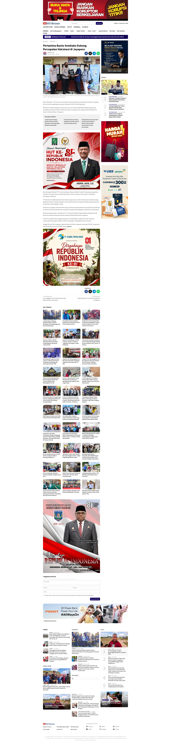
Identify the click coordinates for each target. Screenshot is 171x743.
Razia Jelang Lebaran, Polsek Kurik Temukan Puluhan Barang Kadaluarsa (51, 455)
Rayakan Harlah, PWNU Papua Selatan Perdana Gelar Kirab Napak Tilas (90, 492)
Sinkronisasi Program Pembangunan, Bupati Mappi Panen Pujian (116, 115)
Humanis (75, 629)
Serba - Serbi (46, 685)
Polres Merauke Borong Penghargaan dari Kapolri (116, 686)
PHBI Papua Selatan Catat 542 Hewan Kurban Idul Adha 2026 (51, 416)
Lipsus (103, 77)
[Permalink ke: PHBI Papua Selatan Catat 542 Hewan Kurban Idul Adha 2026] (52, 410)
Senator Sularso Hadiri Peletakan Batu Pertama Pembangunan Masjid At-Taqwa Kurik (50, 342)
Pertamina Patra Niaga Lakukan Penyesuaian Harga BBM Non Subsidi (58, 659)
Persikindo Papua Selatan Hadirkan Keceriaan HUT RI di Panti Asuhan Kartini (71, 121)
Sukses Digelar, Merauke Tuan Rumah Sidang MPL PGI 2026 (71, 491)
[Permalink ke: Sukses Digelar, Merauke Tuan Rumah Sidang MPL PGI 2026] (71, 484)
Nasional (75, 675)
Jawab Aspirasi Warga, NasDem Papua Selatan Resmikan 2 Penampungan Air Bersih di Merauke (51, 323)
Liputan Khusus (113, 96)
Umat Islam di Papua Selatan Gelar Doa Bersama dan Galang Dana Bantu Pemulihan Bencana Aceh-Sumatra (52, 493)
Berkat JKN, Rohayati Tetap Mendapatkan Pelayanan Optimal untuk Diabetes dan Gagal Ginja (71, 380)
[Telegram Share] (94, 53)
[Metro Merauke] (51, 23)
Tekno (51, 632)
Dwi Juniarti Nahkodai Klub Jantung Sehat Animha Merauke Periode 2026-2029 (116, 679)
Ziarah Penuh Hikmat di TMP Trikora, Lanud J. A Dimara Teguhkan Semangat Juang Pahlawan (71, 342)
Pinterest (117, 726)
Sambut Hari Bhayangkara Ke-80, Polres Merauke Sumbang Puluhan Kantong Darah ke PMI (71, 361)
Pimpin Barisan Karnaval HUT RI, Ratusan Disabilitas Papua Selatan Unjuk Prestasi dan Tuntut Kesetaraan (90, 123)
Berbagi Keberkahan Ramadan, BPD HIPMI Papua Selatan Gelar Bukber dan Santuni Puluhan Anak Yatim (90, 456)
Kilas (46, 703)
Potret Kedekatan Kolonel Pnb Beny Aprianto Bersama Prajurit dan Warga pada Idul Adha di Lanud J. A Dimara (71, 399)
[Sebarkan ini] (86, 53)
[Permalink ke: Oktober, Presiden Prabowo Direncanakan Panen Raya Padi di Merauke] (114, 87)
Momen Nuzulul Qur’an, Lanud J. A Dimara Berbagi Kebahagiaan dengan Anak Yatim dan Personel (90, 436)
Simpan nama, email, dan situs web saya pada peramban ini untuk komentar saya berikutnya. (69, 595)
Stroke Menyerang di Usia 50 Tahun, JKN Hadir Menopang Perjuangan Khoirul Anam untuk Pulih (105, 37)
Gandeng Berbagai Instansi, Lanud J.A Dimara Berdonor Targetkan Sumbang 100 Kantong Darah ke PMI (51, 361)
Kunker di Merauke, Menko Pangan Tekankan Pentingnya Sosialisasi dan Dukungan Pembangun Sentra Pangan (88, 706)
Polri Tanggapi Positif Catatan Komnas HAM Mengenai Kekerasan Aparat (54, 298)
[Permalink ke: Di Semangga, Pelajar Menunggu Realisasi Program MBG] (57, 702)
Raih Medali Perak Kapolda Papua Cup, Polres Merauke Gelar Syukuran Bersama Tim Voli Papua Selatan (117, 670)
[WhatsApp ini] (98, 53)
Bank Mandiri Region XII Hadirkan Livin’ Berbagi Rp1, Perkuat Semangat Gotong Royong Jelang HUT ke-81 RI (59, 636)
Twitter (103, 726)
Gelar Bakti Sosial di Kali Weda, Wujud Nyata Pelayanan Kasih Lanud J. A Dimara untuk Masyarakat (71, 436)
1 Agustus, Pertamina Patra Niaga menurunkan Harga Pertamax (59, 644)
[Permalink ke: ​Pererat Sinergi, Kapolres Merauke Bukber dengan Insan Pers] (52, 467)
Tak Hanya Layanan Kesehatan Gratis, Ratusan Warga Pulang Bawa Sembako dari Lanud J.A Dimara (91, 342)
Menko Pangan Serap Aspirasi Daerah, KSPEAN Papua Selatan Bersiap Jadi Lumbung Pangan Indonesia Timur (83, 697)
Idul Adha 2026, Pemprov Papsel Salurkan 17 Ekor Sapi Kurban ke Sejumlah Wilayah (71, 417)
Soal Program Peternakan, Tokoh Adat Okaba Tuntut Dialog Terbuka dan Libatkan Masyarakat (90, 380)
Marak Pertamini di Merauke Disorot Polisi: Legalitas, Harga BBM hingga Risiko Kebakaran (116, 661)
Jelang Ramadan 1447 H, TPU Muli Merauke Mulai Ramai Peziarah (90, 474)
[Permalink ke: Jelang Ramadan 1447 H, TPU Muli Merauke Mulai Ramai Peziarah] (91, 467)
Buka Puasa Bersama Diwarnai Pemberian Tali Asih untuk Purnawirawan (71, 474)
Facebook (90, 726)
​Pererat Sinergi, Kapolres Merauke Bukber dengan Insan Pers (52, 474)
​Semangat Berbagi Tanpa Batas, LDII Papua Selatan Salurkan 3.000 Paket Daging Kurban (90, 399)
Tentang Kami (74, 727)
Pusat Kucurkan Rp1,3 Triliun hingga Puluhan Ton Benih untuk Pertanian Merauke (88, 714)
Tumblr (90, 729)
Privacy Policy (47, 727)
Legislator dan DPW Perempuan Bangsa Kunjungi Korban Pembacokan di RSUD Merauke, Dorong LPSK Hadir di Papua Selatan (51, 437)
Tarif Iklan (73, 729)
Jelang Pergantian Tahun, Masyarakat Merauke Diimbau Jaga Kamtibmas (117, 107)
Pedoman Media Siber (63, 727)
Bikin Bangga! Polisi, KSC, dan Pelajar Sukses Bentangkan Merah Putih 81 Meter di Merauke (56, 688)
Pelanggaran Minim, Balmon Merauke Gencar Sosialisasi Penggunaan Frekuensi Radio (58, 651)
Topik (50, 703)
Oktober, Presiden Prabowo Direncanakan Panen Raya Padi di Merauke (117, 99)
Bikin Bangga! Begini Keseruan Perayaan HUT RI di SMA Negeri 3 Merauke (112, 703)
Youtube (117, 729)
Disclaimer (46, 729)
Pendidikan (105, 700)
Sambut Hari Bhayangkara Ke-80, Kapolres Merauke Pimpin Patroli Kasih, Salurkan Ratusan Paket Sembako (91, 361)
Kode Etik (59, 729)
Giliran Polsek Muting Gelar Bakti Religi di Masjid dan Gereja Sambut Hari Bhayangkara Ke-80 (51, 380)
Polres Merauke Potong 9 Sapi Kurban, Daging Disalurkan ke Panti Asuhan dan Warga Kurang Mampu (52, 399)
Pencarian (99, 23)
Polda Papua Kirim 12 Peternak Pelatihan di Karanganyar (88, 298)
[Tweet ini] (90, 53)
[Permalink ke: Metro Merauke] (45, 53)
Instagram (104, 729)
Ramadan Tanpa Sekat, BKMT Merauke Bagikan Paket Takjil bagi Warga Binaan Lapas (71, 455)
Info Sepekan (81, 711)
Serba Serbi (47, 666)
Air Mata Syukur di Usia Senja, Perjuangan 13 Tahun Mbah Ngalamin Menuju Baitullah (90, 417)
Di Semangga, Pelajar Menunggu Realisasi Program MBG (55, 706)
